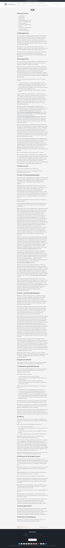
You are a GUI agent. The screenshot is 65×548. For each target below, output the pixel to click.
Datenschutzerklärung (26, 545)
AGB (35, 545)
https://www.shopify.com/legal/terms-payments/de (28, 248)
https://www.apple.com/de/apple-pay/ (24, 262)
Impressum (32, 545)
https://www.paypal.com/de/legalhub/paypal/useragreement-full (29, 112)
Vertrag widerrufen (32, 539)
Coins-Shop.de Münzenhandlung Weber (17, 545)
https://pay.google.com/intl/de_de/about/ (39, 275)
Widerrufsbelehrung (39, 545)
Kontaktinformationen (46, 545)
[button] (19, 3)
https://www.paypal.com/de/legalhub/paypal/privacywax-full (28, 116)
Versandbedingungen (53, 545)
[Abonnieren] (40, 535)
